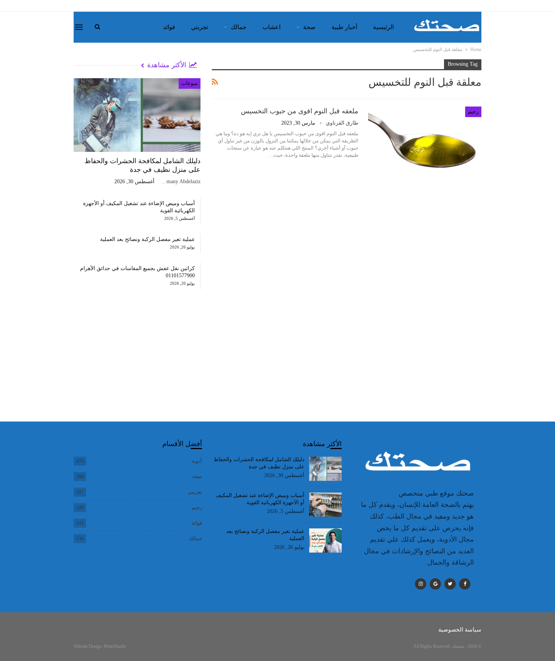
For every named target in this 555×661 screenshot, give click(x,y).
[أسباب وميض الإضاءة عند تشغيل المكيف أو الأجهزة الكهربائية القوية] (325, 505)
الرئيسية (383, 27)
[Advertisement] (137, 363)
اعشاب (271, 27)
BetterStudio (115, 646)
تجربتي (199, 27)
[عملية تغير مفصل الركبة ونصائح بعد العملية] (325, 540)
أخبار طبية (344, 27)
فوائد (169, 27)
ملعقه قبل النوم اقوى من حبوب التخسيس (299, 111)
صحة (309, 27)
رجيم (473, 111)
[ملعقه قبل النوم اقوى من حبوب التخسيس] (424, 143)
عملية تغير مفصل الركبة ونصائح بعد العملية (147, 239)
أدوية (197, 461)
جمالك (239, 27)
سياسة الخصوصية (459, 630)
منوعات (189, 83)
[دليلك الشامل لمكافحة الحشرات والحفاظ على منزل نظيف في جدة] (137, 115)
